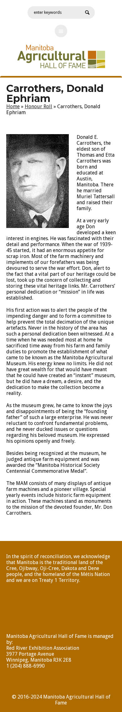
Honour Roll (38, 106)
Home (13, 106)
